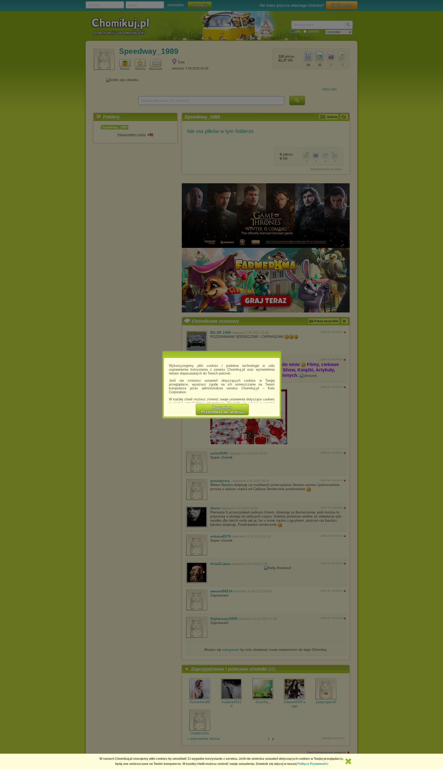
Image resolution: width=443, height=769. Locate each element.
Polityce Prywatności (312, 764)
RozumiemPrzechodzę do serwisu (222, 409)
